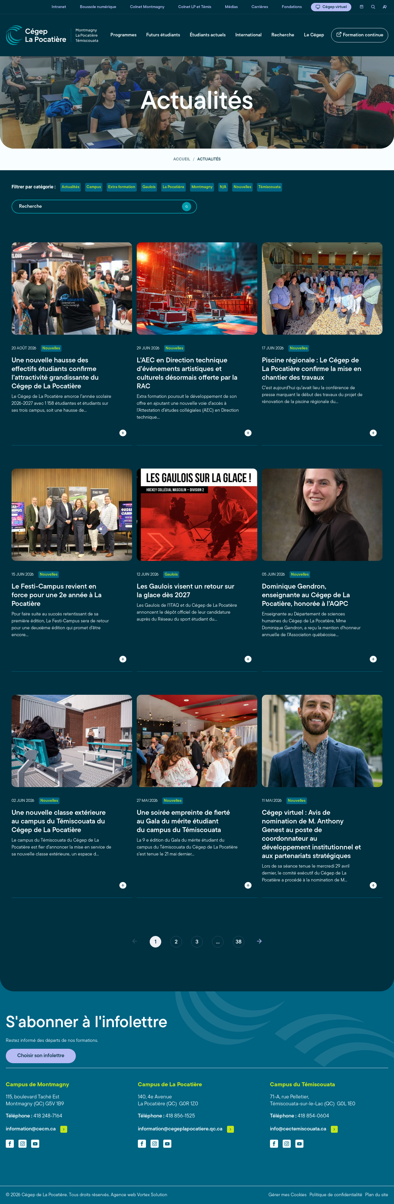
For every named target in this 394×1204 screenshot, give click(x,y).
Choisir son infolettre (40, 1056)
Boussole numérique (98, 7)
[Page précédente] (134, 942)
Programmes (123, 35)
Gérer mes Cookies (288, 1195)
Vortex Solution (152, 1195)
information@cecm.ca (31, 1129)
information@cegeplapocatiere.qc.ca (180, 1129)
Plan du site (376, 1195)
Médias (231, 7)
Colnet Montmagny (147, 7)
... (217, 942)
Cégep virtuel (334, 7)
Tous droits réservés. (89, 1195)
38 (238, 942)
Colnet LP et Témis (194, 7)
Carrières (260, 7)
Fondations (292, 7)
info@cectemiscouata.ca (298, 1129)
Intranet (59, 7)
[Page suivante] (259, 942)
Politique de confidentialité (335, 1195)
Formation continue (363, 35)
